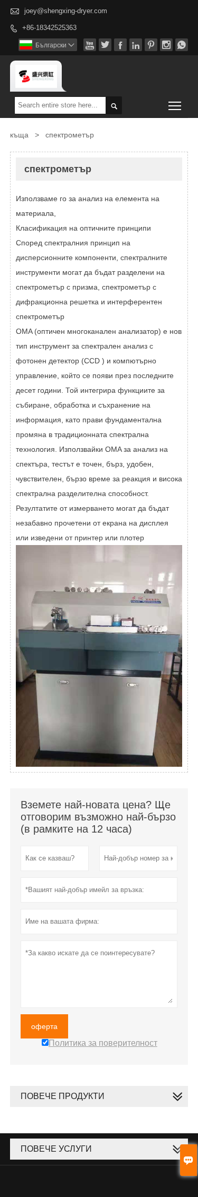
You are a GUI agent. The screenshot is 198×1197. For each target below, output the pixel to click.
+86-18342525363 (49, 28)
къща (19, 135)
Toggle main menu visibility (175, 105)
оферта (44, 1026)
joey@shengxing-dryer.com (65, 11)
